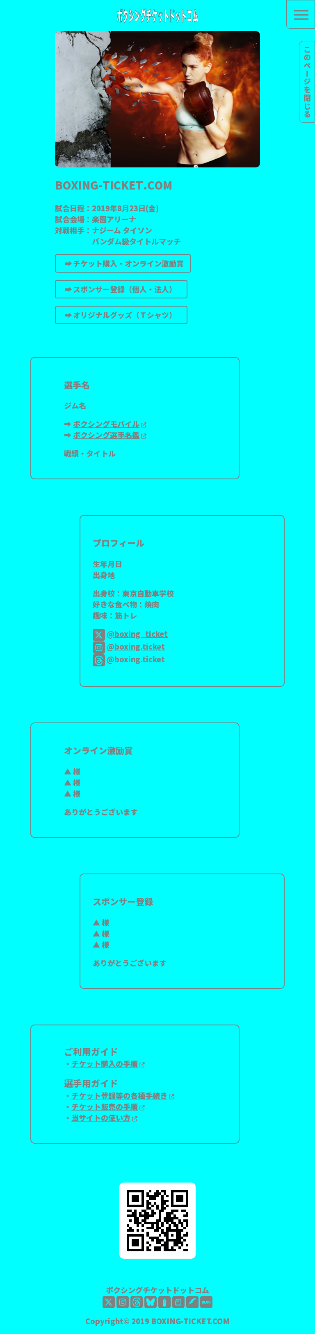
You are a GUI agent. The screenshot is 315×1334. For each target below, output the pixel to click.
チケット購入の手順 (104, 1063)
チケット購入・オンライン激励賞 (124, 263)
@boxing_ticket (137, 633)
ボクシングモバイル (106, 423)
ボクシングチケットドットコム (157, 1289)
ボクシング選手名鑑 (106, 434)
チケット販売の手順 (104, 1106)
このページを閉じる (307, 81)
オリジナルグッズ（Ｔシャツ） (122, 314)
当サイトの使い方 (100, 1117)
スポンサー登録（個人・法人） (122, 289)
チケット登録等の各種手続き (119, 1095)
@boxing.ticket (136, 646)
